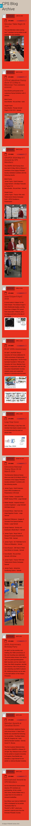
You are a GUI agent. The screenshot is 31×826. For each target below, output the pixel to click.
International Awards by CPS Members (15, 780)
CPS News (11, 20)
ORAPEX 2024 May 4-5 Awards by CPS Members (14, 159)
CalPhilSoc (10, 16)
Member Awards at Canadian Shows (12, 724)
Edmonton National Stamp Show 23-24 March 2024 (13, 469)
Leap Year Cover (11, 422)
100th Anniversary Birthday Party (12, 645)
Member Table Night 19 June (14, 25)
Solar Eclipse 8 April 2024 (13, 297)
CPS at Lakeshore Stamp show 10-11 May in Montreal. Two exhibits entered (15, 83)
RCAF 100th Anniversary (15, 349)
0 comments (21, 21)
